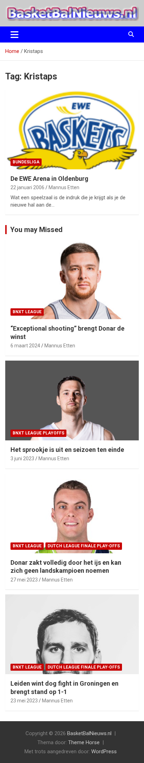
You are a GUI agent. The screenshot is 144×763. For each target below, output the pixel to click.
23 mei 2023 (24, 700)
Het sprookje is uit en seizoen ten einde (67, 449)
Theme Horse (84, 742)
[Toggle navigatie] (14, 34)
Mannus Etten (64, 187)
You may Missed (36, 229)
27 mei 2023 (24, 580)
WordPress (104, 751)
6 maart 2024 (25, 345)
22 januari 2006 (27, 187)
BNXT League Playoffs (38, 433)
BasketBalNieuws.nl (89, 733)
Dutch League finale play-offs (84, 546)
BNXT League (27, 311)
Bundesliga (26, 162)
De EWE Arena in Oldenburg (49, 178)
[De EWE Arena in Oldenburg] (72, 129)
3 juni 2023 (22, 458)
